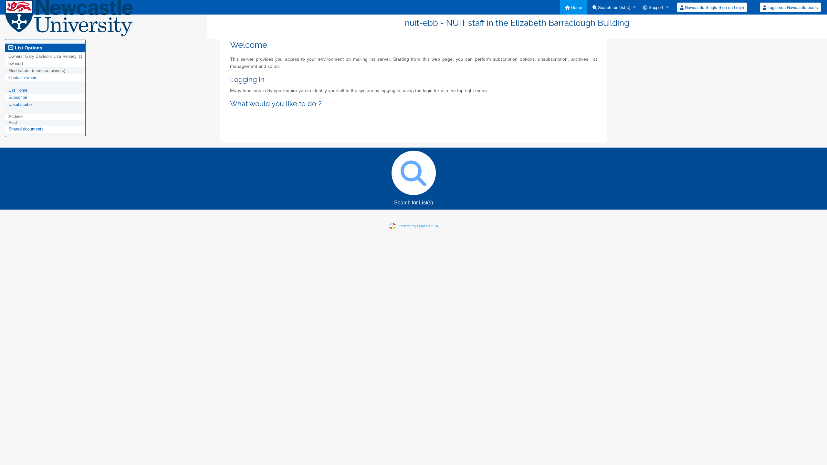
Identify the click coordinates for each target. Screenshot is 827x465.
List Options (28, 47)
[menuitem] (573, 7)
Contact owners (22, 77)
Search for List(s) (613, 7)
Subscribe (17, 97)
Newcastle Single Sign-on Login (714, 7)
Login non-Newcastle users (792, 7)
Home (576, 7)
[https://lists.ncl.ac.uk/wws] (69, 20)
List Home (17, 90)
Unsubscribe (20, 104)
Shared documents (26, 129)
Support (655, 7)
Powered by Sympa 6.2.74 (418, 226)
